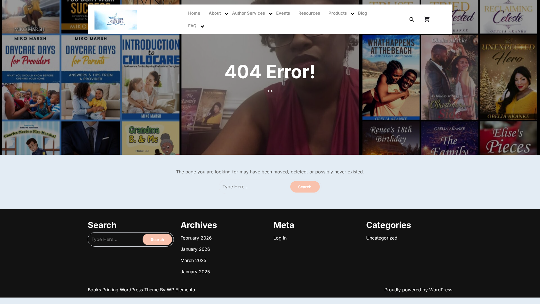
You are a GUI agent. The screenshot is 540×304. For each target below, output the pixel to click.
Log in (280, 238)
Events (283, 13)
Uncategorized (381, 238)
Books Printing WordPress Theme (124, 289)
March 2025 (193, 260)
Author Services (248, 13)
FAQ (192, 25)
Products (337, 13)
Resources (309, 13)
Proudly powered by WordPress (418, 289)
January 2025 (195, 271)
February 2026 (196, 238)
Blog (362, 13)
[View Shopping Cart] (427, 19)
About (215, 13)
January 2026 (195, 249)
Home (194, 13)
